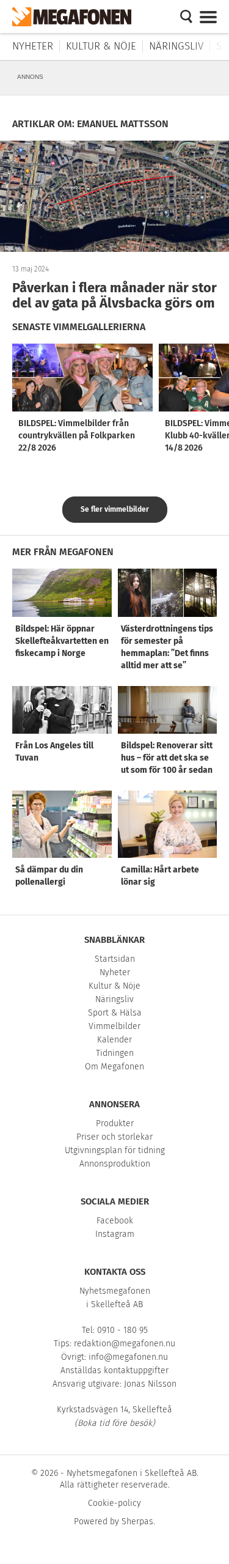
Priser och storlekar (114, 1137)
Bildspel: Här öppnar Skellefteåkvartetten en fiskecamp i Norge (62, 641)
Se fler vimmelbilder (115, 509)
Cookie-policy (114, 1503)
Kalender (114, 1040)
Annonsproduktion (114, 1164)
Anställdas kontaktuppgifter (114, 1370)
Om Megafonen (114, 1066)
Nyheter (32, 46)
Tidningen (115, 1053)
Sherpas (137, 1521)
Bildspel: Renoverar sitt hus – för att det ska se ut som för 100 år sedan (167, 757)
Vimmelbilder (114, 1026)
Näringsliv (176, 46)
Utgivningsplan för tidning (115, 1150)
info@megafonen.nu (128, 1357)
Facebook (114, 1220)
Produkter (115, 1123)
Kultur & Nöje (101, 46)
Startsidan (115, 959)
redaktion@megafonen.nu (124, 1343)
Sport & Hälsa (115, 1013)
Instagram (114, 1234)
